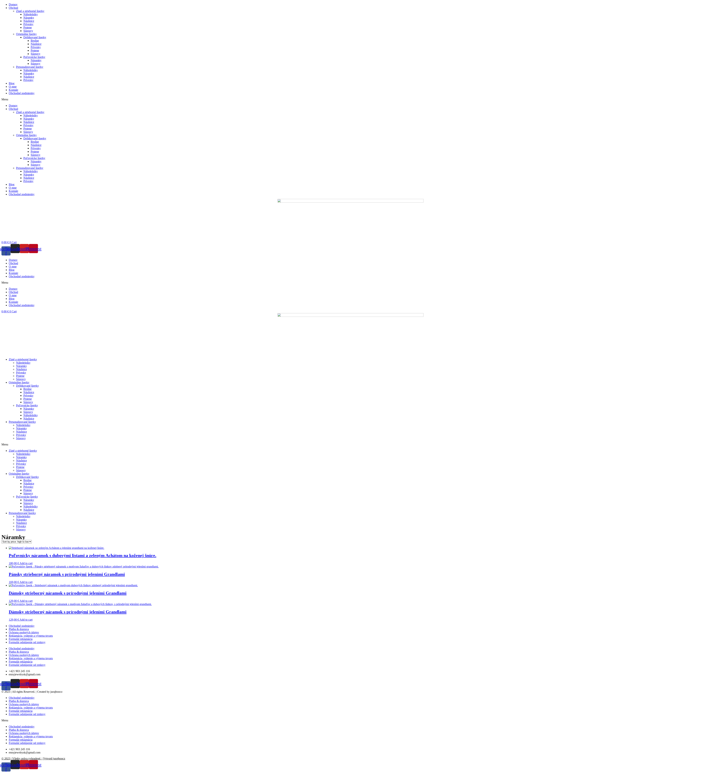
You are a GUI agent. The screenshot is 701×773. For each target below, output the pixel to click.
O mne (13, 86)
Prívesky (28, 24)
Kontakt (13, 89)
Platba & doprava (19, 629)
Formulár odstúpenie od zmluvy (27, 642)
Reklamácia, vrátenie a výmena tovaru (31, 635)
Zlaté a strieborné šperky (30, 11)
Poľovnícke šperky (34, 57)
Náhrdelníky (30, 14)
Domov (13, 4)
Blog (11, 83)
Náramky (28, 17)
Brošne (35, 40)
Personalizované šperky (29, 66)
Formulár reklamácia (20, 639)
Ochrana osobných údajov (24, 632)
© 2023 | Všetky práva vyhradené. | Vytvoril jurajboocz (33, 758)
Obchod (13, 7)
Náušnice (28, 20)
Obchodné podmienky (22, 93)
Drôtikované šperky (34, 37)
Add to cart (26, 563)
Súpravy (28, 30)
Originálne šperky (26, 34)
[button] (350, 99)
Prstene (27, 27)
